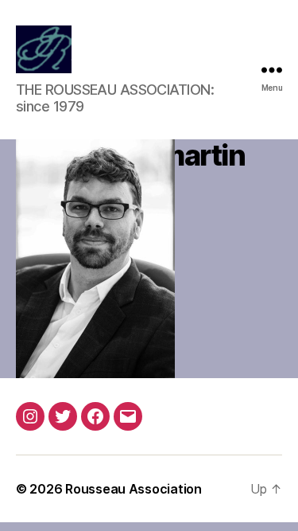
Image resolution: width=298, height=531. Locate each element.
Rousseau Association (133, 489)
